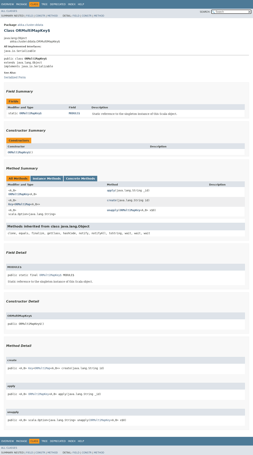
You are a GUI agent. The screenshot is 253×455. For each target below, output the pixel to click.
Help (81, 4)
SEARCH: (205, 11)
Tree (45, 4)
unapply (112, 210)
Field (29, 15)
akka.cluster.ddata (30, 24)
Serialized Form (15, 77)
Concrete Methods (80, 178)
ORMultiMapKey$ (30, 113)
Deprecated (58, 4)
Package (21, 4)
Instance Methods (47, 178)
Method (52, 15)
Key (10, 204)
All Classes (9, 11)
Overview (7, 4)
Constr (40, 15)
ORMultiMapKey (18, 194)
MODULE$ (74, 113)
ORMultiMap (22, 204)
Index (72, 4)
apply (111, 190)
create (111, 200)
